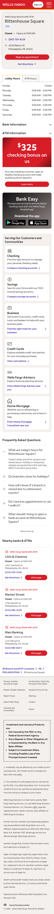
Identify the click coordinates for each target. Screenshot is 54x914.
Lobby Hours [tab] (12, 78)
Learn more (27, 184)
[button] (27, 124)
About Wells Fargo (11, 702)
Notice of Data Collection (14, 690)
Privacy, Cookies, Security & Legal (11, 682)
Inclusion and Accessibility (9, 709)
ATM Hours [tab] (31, 78)
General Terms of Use (38, 690)
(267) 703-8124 (16, 39)
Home (31, 709)
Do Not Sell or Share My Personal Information (39, 682)
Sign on (38, 4)
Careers (32, 702)
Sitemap (32, 696)
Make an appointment (27, 57)
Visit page (36, 577)
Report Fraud (9, 696)
